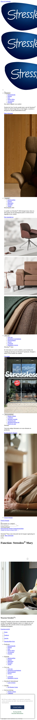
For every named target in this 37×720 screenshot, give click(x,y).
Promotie (10, 204)
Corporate (10, 343)
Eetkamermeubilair (18, 528)
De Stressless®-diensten (10, 433)
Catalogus (10, 417)
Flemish (10, 517)
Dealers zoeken (12, 416)
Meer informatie (8, 113)
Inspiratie (7, 198)
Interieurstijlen (11, 200)
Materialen (10, 203)
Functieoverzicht (5, 629)
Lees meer (7, 356)
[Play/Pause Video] (27, 559)
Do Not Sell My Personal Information (17, 712)
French (6, 517)
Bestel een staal (12, 424)
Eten (9, 98)
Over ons (7, 335)
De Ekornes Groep (13, 687)
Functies (10, 102)
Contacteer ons (12, 420)
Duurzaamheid (12, 340)
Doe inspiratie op (8, 217)
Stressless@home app (13, 422)
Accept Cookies (17, 707)
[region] (17, 706)
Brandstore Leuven (13, 345)
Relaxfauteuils (11, 94)
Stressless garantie (12, 419)
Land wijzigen (11, 682)
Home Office (11, 99)
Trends (9, 206)
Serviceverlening (9, 414)
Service (10, 342)
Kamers (10, 201)
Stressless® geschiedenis (14, 339)
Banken (10, 96)
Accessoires (11, 101)
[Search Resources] (17, 525)
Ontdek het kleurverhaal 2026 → (10, 530)
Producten (7, 93)
